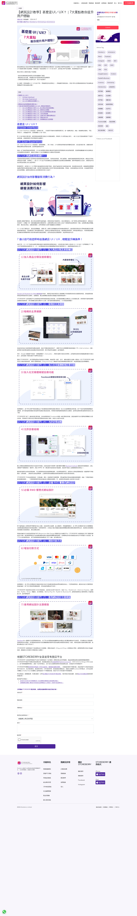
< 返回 (20, 8)
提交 (36, 746)
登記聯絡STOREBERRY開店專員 (51, 674)
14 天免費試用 (129, 3)
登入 (115, 3)
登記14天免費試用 (83, 674)
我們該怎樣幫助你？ (23, 715)
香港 (111, 807)
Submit (107, 27)
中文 (120, 3)
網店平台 (26, 22)
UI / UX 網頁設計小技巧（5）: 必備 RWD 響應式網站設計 (39, 115)
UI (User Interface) (28, 97)
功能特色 (76, 3)
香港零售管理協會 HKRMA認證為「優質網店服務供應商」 (44, 667)
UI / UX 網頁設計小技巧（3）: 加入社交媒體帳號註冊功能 (39, 111)
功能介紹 (19, 19)
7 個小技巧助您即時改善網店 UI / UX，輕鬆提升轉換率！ (34, 106)
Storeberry (33, 22)
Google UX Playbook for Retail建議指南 (29, 293)
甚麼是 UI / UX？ (23, 95)
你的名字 (20, 692)
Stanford (20, 640)
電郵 (98, 20)
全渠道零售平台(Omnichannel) (61, 662)
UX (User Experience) (30, 99)
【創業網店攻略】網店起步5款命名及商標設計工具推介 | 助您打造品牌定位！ (42, 682)
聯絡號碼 (19, 700)
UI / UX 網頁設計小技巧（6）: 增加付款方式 (35, 117)
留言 (19, 723)
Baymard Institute (71, 466)
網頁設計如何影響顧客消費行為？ (27, 104)
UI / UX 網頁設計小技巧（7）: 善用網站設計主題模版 (38, 119)
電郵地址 (20, 707)
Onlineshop (42, 22)
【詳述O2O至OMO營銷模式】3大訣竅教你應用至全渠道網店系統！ (39, 681)
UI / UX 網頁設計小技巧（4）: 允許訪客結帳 (35, 113)
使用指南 (103, 3)
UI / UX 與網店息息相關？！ (31, 101)
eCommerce (51, 22)
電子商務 (19, 22)
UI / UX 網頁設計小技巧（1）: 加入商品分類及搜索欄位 (38, 108)
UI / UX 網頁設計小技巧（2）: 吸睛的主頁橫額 (36, 110)
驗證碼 (19, 735)
